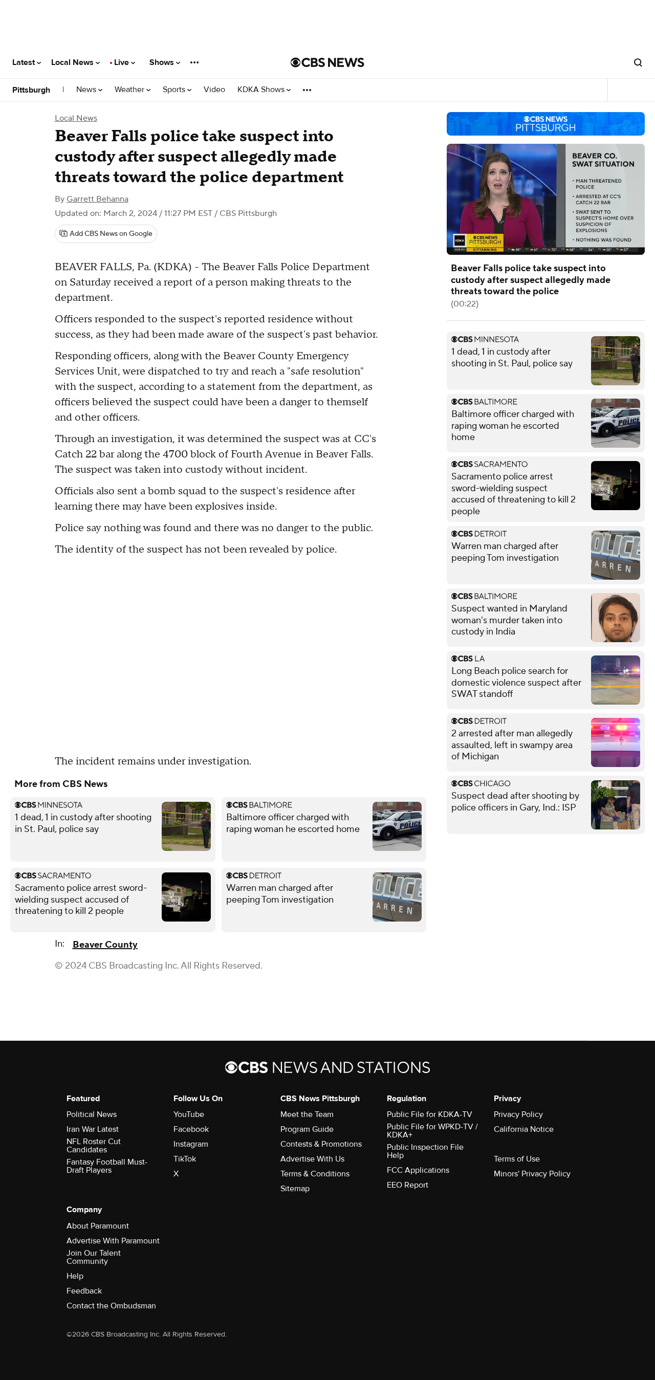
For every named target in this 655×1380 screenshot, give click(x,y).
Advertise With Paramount (113, 1241)
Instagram (190, 1144)
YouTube (188, 1114)
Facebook (191, 1129)
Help (75, 1276)
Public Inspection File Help (425, 1151)
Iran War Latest (93, 1129)
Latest (24, 62)
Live (122, 62)
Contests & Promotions (321, 1144)
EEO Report (407, 1185)
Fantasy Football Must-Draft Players (107, 1166)
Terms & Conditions (315, 1174)
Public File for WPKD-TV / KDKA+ (432, 1131)
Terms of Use (517, 1159)
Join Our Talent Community (94, 1257)
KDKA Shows (262, 90)
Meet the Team (307, 1114)
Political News (92, 1114)
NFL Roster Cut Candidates (94, 1145)
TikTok (184, 1159)
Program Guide (307, 1129)
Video (214, 90)
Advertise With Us (312, 1159)
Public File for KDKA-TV (429, 1114)
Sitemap (295, 1189)
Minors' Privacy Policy (532, 1174)
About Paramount (98, 1226)
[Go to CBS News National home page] (327, 62)
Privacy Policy (518, 1114)
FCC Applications (418, 1170)
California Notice (524, 1129)
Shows (162, 62)
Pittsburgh (31, 90)
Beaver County (105, 945)
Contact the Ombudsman (111, 1306)
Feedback (84, 1291)
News (87, 90)
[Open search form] (638, 62)
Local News (73, 62)
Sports (175, 90)
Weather (130, 90)
